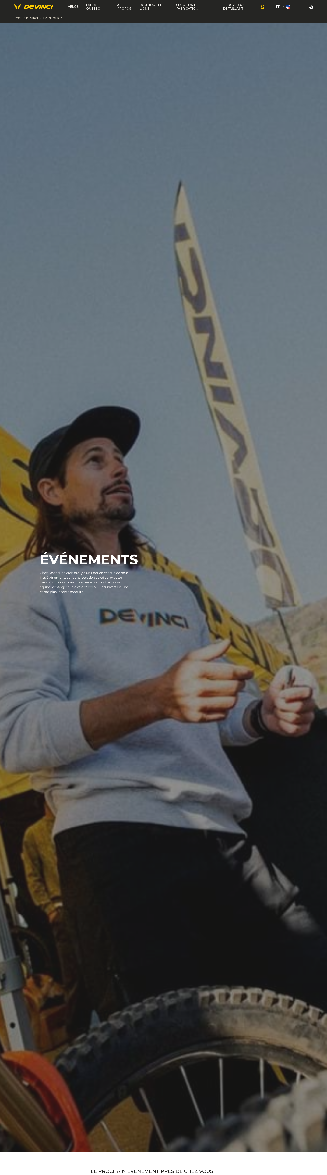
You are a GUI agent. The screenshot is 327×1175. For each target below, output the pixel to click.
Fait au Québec (93, 6)
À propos (124, 6)
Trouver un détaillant (234, 6)
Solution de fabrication (187, 6)
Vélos (73, 7)
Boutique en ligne (151, 6)
